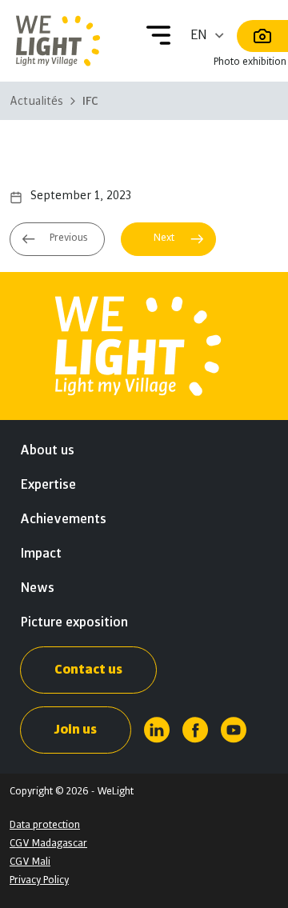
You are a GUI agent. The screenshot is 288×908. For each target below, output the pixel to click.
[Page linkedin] (157, 730)
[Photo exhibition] (262, 36)
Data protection (45, 824)
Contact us (88, 669)
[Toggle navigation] (158, 35)
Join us (75, 729)
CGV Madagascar (48, 843)
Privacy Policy (39, 880)
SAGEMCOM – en (58, 241)
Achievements (63, 519)
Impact (41, 553)
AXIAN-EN (166, 232)
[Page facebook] (195, 730)
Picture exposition (74, 622)
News (37, 588)
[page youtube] (233, 730)
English (208, 35)
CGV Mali (30, 861)
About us (47, 450)
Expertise (48, 485)
